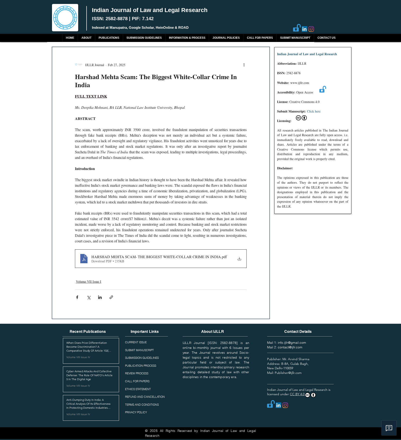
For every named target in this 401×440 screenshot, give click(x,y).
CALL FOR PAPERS (137, 381)
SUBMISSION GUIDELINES (142, 358)
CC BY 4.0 (297, 394)
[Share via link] (111, 297)
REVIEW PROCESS (136, 373)
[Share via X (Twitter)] (88, 297)
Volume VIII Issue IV (78, 357)
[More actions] (244, 64)
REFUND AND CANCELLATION (145, 396)
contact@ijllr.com (290, 347)
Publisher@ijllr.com (288, 373)
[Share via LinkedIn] (100, 297)
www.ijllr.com (299, 82)
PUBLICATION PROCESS (140, 365)
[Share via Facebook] (77, 297)
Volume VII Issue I (88, 281)
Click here (313, 111)
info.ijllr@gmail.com (292, 342)
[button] (109, 38)
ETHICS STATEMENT (138, 389)
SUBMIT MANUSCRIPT (139, 350)
